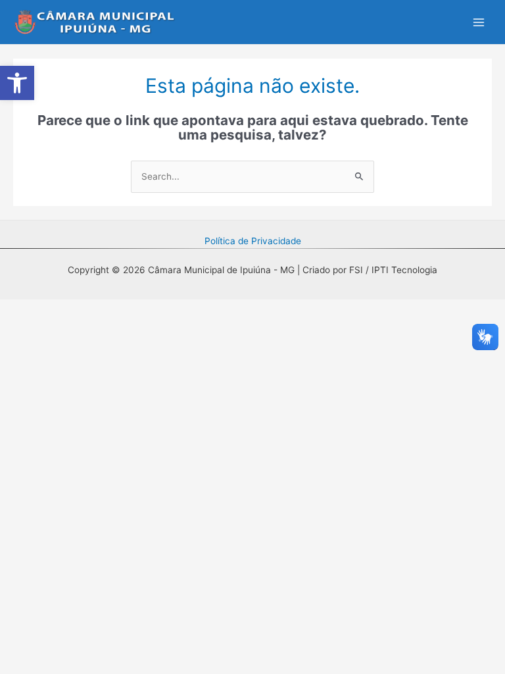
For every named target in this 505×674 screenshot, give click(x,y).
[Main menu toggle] (479, 22)
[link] (17, 83)
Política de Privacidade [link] (252, 241)
